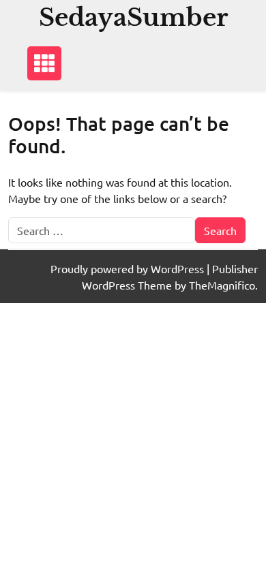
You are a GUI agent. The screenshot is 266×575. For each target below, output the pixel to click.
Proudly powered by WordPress (128, 268)
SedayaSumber (133, 17)
